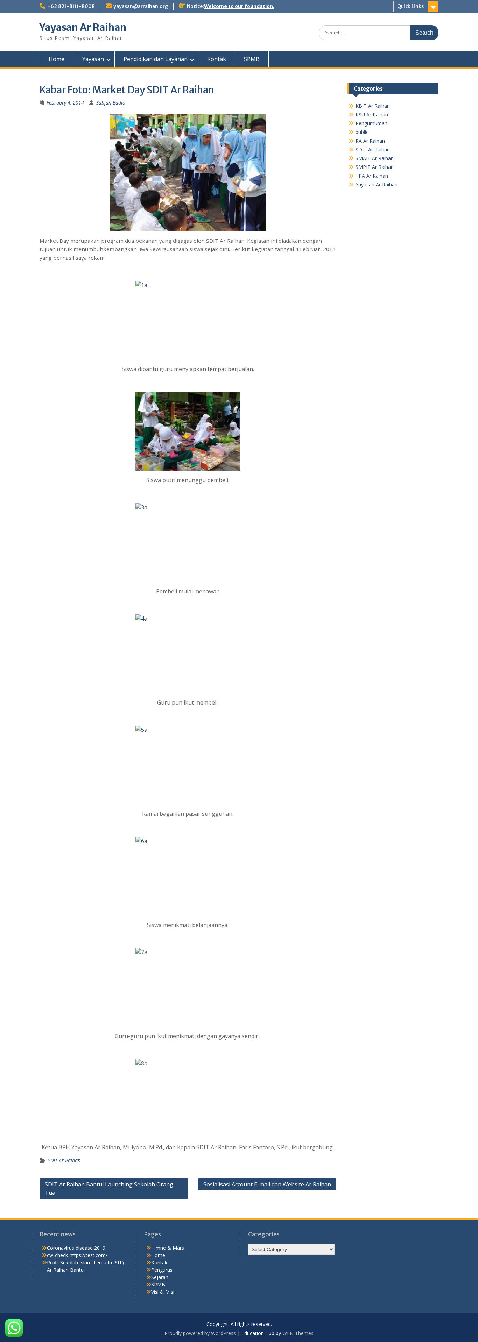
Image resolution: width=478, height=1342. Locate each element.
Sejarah (159, 1277)
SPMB (252, 59)
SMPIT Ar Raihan (375, 167)
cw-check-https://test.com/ (77, 1255)
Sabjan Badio (110, 102)
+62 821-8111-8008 (71, 6)
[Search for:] (378, 32)
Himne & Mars (167, 1247)
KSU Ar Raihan (372, 114)
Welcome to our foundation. (239, 6)
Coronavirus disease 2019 (76, 1247)
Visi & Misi (162, 1292)
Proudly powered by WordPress (200, 1333)
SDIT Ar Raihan (64, 1160)
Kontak (216, 59)
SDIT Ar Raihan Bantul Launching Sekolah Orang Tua (109, 1188)
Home (56, 59)
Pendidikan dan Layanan (156, 59)
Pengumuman (371, 123)
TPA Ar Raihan (372, 175)
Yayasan (93, 59)
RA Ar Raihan (370, 140)
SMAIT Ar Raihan (375, 158)
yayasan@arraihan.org (140, 6)
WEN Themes (298, 1333)
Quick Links (410, 6)
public (362, 132)
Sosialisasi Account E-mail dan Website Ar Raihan (267, 1184)
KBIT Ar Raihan (373, 105)
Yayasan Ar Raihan (83, 27)
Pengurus (162, 1269)
